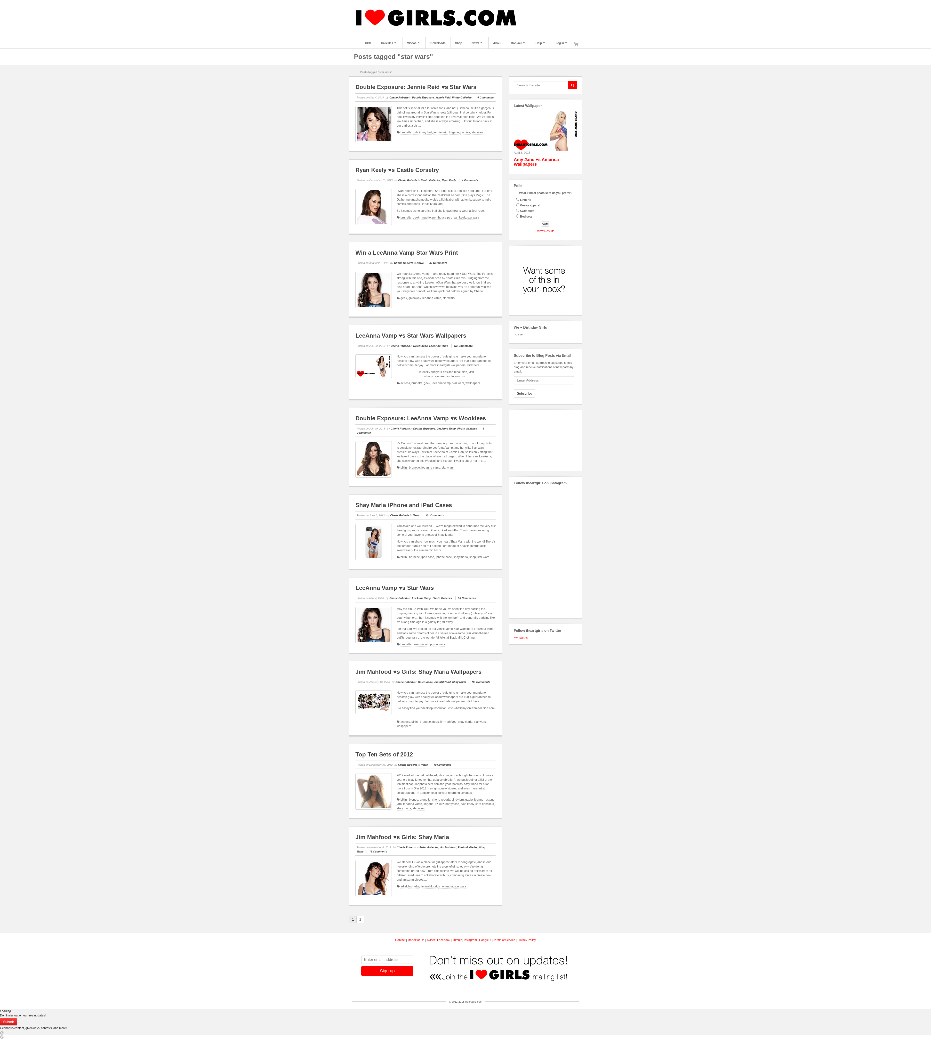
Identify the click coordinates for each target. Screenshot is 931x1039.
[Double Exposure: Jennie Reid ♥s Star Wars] (373, 124)
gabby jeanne (474, 799)
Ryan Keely (449, 180)
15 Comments (378, 851)
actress (405, 383)
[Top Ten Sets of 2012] (373, 791)
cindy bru (458, 799)
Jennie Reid (442, 97)
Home (354, 43)
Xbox (557, 19)
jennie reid (440, 132)
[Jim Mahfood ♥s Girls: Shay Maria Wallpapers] (373, 702)
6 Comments (485, 97)
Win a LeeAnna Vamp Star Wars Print (406, 252)
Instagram (537, 19)
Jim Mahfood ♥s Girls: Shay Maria (402, 837)
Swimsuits (527, 211)
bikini (404, 467)
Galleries (387, 43)
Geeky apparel (530, 205)
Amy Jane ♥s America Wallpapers (536, 162)
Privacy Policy (526, 940)
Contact (516, 43)
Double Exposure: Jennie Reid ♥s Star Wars (415, 87)
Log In (560, 43)
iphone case (444, 557)
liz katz (439, 804)
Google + (485, 940)
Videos (412, 43)
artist (404, 886)
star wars (477, 132)
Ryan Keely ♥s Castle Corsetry (397, 170)
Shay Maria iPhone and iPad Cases (403, 505)
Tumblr (544, 19)
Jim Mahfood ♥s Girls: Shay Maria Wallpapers (418, 671)
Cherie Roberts (399, 97)
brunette (406, 132)
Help (539, 43)
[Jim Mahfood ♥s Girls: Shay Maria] (373, 878)
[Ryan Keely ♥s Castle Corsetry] (373, 207)
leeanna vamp (431, 298)
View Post (493, 147)
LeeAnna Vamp (438, 346)
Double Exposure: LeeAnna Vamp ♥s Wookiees (420, 418)
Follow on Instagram (548, 500)
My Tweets (521, 638)
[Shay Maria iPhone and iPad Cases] (373, 542)
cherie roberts (441, 799)
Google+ (531, 19)
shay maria (460, 557)
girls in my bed (422, 132)
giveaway (415, 298)
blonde (413, 799)
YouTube (564, 19)
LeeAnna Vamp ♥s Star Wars (394, 587)
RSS (570, 19)
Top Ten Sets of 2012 (384, 754)
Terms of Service (504, 940)
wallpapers (473, 383)
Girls (368, 43)
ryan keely (459, 217)
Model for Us (416, 940)
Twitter (550, 19)
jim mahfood (448, 721)
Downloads (438, 43)
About (497, 43)
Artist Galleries (428, 847)
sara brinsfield (484, 804)
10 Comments (467, 598)
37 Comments (438, 263)
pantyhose (452, 804)
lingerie (454, 132)
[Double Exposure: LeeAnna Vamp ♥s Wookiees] (373, 459)
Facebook (524, 19)
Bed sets (526, 216)
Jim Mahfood (442, 682)
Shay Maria (459, 682)
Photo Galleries (462, 97)
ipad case (427, 557)
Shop (458, 43)
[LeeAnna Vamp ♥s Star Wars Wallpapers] (373, 366)
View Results (545, 231)
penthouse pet (441, 217)
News (475, 43)
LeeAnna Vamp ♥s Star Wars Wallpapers (410, 335)
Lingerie (525, 200)
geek (416, 217)
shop (472, 557)
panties (465, 132)
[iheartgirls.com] (439, 18)
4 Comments (470, 180)
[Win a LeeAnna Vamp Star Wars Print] (373, 290)
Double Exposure (423, 97)
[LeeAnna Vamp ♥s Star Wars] (373, 625)
